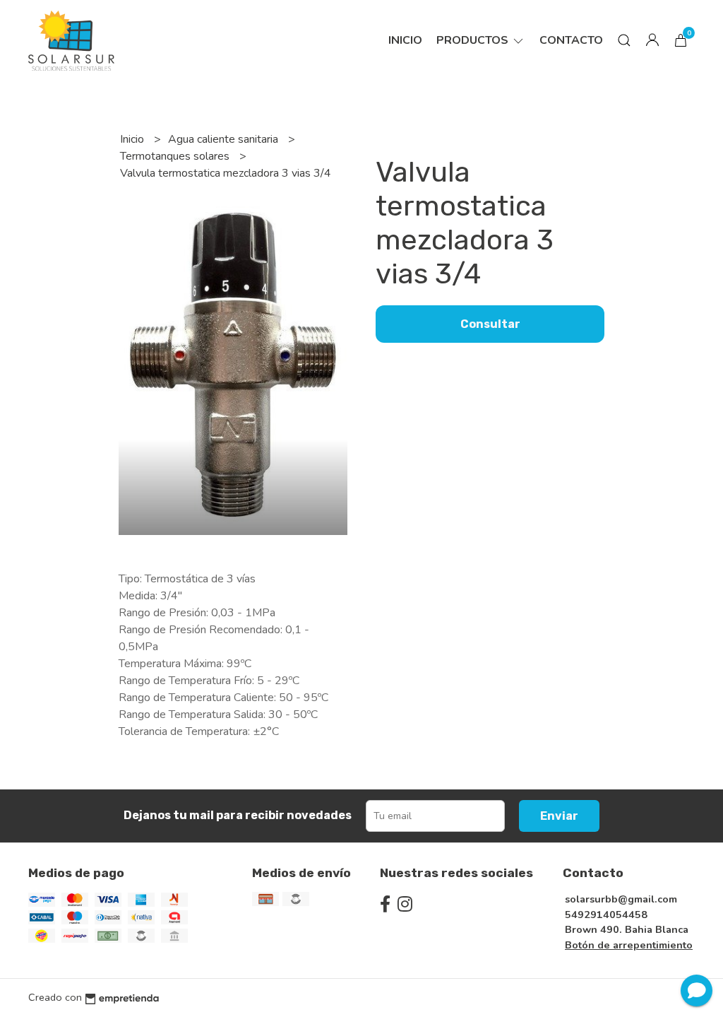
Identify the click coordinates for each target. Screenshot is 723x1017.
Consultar (490, 324)
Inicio (405, 40)
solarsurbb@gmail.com (621, 899)
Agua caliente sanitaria (224, 139)
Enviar (559, 816)
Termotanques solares (176, 156)
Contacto (571, 40)
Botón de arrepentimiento (629, 945)
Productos (473, 40)
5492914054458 (606, 914)
